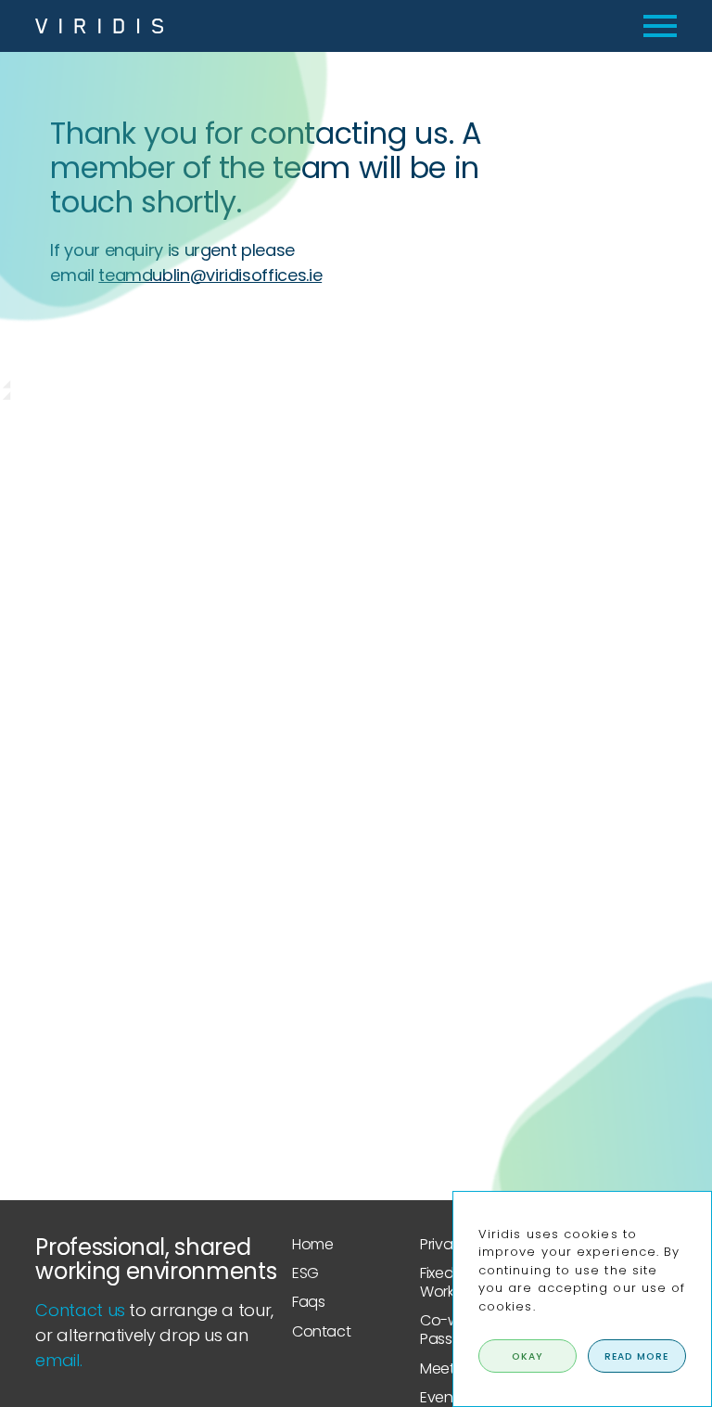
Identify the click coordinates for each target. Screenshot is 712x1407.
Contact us (79, 1310)
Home (313, 1244)
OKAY (527, 1356)
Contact (321, 1331)
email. (58, 1360)
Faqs (308, 1301)
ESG (305, 1273)
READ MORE (636, 1356)
